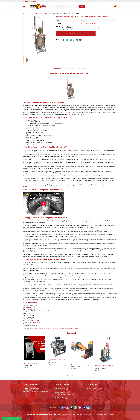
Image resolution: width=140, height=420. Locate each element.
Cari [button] (82, 6)
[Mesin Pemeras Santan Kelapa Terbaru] (58, 346)
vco (77, 328)
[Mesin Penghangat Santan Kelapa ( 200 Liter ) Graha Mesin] (34, 348)
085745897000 (63, 397)
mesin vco (58, 328)
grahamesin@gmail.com (34, 322)
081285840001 (64, 388)
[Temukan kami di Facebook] (63, 408)
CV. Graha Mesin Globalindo (31, 307)
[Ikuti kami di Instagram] (67, 408)
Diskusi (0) (82, 68)
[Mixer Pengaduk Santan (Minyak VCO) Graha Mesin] (105, 350)
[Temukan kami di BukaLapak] (79, 408)
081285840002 (64, 392)
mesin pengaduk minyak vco (49, 328)
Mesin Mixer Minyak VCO (37, 328)
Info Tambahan (69, 68)
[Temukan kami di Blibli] (88, 408)
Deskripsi (57, 68)
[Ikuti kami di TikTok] (71, 408)
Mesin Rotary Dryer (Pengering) (80, 365)
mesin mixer (28, 328)
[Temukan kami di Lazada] (84, 408)
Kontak (34, 1)
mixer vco (63, 328)
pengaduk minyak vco (71, 328)
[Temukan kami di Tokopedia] (75, 408)
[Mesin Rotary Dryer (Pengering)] (82, 349)
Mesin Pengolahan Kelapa (88, 23)
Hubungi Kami (76, 34)
